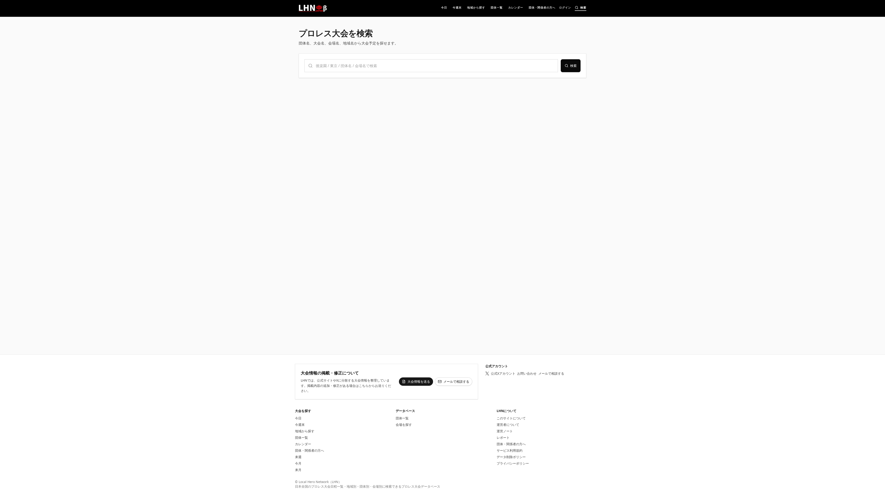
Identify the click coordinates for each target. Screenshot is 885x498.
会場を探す (404, 424)
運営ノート (505, 431)
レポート (503, 437)
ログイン (565, 7)
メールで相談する (456, 381)
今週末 (300, 424)
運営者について (508, 424)
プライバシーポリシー (513, 463)
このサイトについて (511, 418)
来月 (298, 470)
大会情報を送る (418, 381)
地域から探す (304, 431)
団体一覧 (301, 437)
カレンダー (303, 444)
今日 (298, 418)
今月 (298, 463)
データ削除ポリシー (511, 457)
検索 (573, 65)
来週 (298, 457)
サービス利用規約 (509, 450)
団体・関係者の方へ (309, 450)
